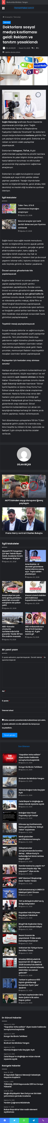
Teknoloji (16, 17)
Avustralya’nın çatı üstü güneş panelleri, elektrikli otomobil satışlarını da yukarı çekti (12, 600)
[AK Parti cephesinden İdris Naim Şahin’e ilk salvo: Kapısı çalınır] (10, 998)
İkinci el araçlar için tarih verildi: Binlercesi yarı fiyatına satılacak (32, 224)
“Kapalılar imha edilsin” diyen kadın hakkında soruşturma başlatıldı (30, 757)
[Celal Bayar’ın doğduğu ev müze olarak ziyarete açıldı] (10, 805)
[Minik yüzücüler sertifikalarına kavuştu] (10, 840)
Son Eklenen (24, 746)
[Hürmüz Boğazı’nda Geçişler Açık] (10, 793)
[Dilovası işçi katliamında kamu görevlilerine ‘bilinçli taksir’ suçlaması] (10, 828)
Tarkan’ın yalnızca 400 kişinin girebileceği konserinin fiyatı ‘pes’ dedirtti (29, 983)
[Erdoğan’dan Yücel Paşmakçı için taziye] (10, 816)
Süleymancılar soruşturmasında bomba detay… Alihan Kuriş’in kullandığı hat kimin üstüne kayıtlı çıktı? (31, 853)
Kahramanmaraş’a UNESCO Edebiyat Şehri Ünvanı (31, 891)
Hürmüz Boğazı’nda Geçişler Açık (20, 2)
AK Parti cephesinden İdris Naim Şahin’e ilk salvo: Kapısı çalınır (31, 997)
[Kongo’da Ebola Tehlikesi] (10, 770)
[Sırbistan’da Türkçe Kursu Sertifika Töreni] (10, 951)
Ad (4, 691)
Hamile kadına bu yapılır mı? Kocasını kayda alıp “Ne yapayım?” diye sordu (32, 868)
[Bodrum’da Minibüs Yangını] (10, 782)
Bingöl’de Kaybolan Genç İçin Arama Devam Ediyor (30, 925)
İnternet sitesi (7, 710)
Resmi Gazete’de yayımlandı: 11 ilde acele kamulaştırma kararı (30, 938)
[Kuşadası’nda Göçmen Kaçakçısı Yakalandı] (10, 916)
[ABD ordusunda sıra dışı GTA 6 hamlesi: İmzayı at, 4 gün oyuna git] (35, 618)
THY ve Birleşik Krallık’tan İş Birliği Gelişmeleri (31, 902)
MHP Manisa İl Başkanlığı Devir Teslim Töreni (30, 879)
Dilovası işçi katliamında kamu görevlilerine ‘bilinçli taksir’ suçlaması (31, 827)
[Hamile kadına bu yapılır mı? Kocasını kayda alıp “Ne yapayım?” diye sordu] (10, 869)
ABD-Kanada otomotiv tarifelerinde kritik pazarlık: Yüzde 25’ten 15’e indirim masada (12, 631)
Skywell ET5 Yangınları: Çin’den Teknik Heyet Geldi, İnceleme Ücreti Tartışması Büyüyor (12, 555)
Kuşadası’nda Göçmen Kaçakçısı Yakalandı (29, 913)
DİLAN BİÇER (11, 48)
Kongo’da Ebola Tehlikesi (30, 767)
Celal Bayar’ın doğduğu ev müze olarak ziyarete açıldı (31, 802)
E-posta (6, 701)
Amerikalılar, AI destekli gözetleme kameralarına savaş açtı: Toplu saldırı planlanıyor (34, 569)
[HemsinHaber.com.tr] (24, 7)
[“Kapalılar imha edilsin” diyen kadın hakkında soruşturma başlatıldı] (10, 758)
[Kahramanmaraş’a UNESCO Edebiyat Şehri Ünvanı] (10, 893)
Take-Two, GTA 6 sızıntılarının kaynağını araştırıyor (28, 208)
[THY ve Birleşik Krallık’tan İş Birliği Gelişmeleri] (10, 904)
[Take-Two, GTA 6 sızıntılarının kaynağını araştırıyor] (9, 208)
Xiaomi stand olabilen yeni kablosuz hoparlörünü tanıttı (35, 598)
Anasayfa (8, 17)
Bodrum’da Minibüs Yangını (31, 778)
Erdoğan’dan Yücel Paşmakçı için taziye (28, 814)
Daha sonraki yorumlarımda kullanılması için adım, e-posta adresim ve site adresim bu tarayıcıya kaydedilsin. (24, 724)
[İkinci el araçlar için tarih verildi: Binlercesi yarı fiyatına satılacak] (9, 224)
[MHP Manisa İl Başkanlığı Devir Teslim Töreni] (10, 882)
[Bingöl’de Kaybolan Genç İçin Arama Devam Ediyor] (10, 927)
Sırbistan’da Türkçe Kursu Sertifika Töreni (31, 949)
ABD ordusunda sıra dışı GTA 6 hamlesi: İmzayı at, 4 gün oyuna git (34, 630)
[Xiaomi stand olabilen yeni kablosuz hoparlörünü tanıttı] (35, 587)
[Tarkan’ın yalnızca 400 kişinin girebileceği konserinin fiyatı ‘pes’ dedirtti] (10, 983)
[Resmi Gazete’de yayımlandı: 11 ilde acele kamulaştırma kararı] (10, 939)
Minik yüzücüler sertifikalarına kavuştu (29, 838)
